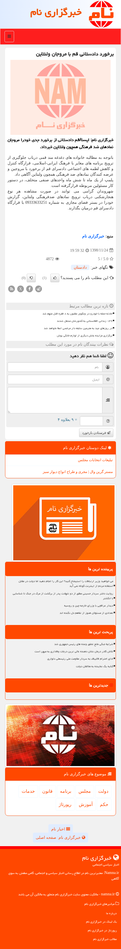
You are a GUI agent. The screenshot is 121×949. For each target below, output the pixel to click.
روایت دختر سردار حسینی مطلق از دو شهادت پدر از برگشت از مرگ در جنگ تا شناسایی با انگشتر (63, 596)
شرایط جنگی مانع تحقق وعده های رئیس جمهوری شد (83, 644)
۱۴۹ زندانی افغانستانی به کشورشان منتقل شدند (84, 321)
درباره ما (111, 913)
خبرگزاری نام (56, 12)
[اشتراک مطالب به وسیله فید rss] (11, 288)
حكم (104, 804)
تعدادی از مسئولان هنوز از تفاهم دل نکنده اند (86, 613)
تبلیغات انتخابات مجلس (95, 460)
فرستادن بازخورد (94, 433)
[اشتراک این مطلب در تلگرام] (38, 288)
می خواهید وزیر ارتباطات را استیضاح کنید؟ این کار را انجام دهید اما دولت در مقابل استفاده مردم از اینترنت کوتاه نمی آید (66, 583)
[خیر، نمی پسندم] (31, 278)
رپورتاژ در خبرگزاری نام (102, 930)
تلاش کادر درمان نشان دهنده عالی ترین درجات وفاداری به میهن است (74, 651)
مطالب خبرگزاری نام (105, 939)
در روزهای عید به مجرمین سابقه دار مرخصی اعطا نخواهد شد (78, 328)
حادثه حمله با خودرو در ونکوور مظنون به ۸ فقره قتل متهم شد (77, 313)
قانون (47, 791)
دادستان (80, 267)
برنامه (65, 791)
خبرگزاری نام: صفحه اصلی (59, 837)
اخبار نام (58, 829)
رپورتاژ (65, 804)
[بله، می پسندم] (54, 278)
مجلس (85, 791)
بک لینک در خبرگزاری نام (101, 922)
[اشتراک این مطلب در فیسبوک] (29, 288)
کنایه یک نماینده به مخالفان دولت (94, 666)
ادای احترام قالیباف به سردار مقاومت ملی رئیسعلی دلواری (80, 659)
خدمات (28, 791)
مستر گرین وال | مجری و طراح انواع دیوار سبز (78, 472)
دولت (103, 791)
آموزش (86, 804)
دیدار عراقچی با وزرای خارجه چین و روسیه (88, 605)
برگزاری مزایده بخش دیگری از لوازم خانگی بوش (84, 335)
